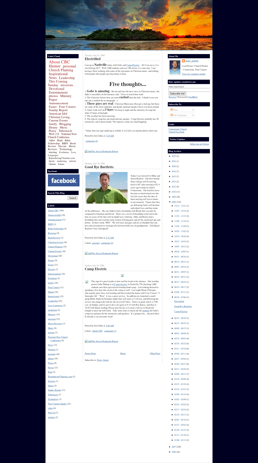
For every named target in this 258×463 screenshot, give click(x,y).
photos (53, 96)
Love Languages (55, 305)
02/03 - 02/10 (180, 419)
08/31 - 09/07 (180, 271)
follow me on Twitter (199, 144)
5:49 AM (110, 325)
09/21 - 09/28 (180, 256)
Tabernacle (65, 131)
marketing (62, 161)
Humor (55, 65)
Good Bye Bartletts (99, 166)
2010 (174, 191)
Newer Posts (90, 353)
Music (64, 127)
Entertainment (58, 92)
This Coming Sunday (57, 83)
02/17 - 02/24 (180, 409)
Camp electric (120, 284)
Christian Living (59, 117)
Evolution (64, 152)
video (52, 140)
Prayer (53, 99)
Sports (52, 161)
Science (61, 164)
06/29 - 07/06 (180, 297)
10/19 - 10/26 (180, 236)
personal (69, 65)
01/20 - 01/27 (180, 429)
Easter (53, 106)
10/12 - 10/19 (180, 241)
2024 (174, 161)
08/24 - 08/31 (180, 276)
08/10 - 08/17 (180, 287)
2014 (174, 181)
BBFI (65, 143)
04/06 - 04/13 (180, 373)
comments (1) (110, 330)
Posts (175, 109)
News (53, 77)
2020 (174, 166)
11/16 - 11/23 (180, 215)
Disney (53, 127)
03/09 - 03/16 (180, 394)
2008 (174, 201)
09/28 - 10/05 (180, 251)
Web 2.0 (54, 134)
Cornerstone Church (178, 129)
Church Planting (61, 69)
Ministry (66, 96)
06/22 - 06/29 (180, 318)
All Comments (180, 115)
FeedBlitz (193, 96)
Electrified (93, 58)
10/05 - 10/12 (180, 246)
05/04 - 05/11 (180, 353)
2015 (174, 176)
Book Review (54, 237)
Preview (172, 96)
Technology (65, 149)
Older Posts (155, 353)
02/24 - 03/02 (180, 404)
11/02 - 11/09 (180, 226)
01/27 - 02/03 (180, 424)
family (53, 124)
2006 (174, 451)
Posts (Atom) (103, 360)
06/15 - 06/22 (180, 323)
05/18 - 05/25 (180, 343)
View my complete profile (194, 73)
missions (67, 84)
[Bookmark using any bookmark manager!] (101, 151)
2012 (174, 186)
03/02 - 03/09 (180, 399)
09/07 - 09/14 (180, 266)
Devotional (56, 88)
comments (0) (91, 141)
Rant (59, 140)
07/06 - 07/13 (180, 292)
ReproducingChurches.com (62, 158)
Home (123, 353)
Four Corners (67, 106)
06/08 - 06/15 (180, 328)
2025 (174, 156)
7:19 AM (110, 135)
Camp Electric (133, 65)
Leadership (67, 77)
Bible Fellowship (59, 141)
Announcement (58, 103)
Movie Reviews (55, 323)
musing (53, 152)
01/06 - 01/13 (180, 440)
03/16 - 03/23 (180, 389)
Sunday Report (58, 110)
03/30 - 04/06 (180, 379)
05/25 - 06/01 (180, 338)
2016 (174, 171)
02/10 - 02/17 (180, 414)
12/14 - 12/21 (180, 205)
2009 (174, 196)
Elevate (62, 146)
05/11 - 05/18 (180, 348)
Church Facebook (176, 131)
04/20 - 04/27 (180, 363)
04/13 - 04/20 (180, 369)
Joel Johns (192, 61)
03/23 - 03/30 (180, 384)
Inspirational (58, 73)
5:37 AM (110, 237)
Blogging (65, 124)
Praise (52, 131)
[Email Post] (114, 135)
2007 (174, 446)
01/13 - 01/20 (180, 434)
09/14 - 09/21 (180, 261)
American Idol (58, 113)
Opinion (52, 164)
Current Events (58, 120)
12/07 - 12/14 (180, 210)
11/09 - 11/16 (180, 221)
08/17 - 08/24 (180, 281)
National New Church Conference (62, 135)
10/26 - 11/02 (180, 231)
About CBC (59, 62)
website (72, 161)
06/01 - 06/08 (180, 333)
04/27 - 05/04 (180, 358)
